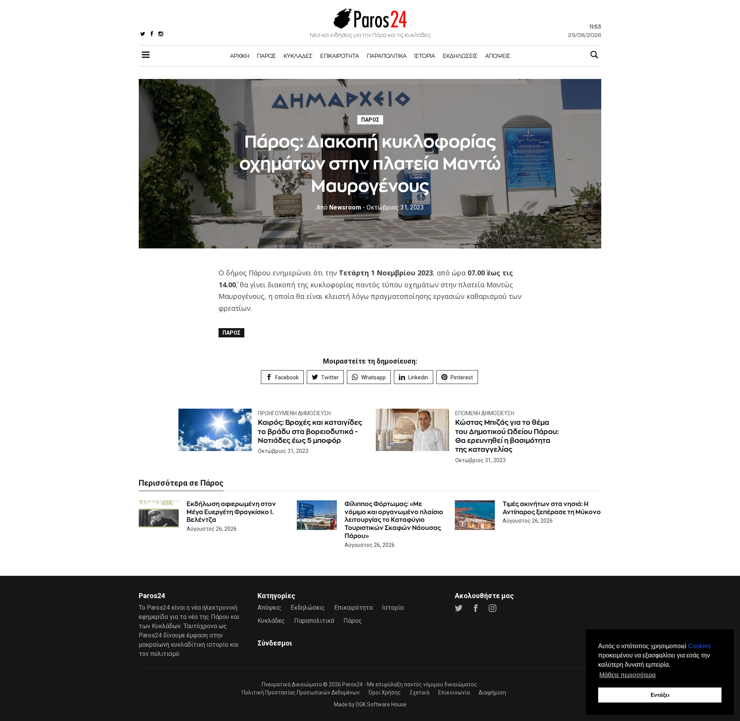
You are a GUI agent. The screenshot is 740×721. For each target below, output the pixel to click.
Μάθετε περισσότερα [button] (627, 675)
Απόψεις (497, 56)
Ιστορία (424, 56)
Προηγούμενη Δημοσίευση (294, 413)
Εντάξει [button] (660, 695)
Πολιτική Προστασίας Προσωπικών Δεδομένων (301, 692)
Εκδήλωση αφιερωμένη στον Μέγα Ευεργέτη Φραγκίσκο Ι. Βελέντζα (231, 512)
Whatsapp (373, 377)
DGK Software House (381, 704)
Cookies (699, 646)
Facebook (287, 377)
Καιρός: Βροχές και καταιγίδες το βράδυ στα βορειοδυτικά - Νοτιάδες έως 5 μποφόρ (310, 431)
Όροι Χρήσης (384, 692)
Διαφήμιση (492, 692)
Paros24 (352, 684)
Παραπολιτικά (387, 56)
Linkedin (418, 377)
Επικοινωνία (454, 692)
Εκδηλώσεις (460, 56)
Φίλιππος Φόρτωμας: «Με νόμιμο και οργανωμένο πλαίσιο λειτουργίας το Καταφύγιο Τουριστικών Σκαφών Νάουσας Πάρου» (394, 520)
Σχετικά (419, 692)
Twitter (330, 377)
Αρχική (239, 56)
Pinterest (462, 377)
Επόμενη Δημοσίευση (484, 413)
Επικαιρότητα (339, 56)
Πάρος (266, 56)
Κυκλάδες (298, 56)
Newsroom (338, 207)
